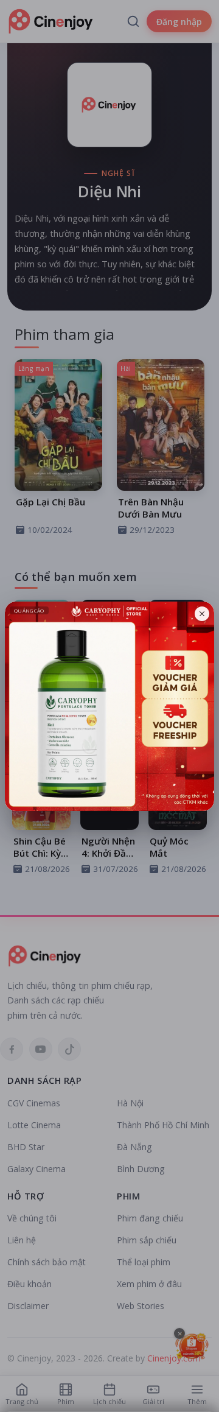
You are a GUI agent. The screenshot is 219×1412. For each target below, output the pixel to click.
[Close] (202, 613)
